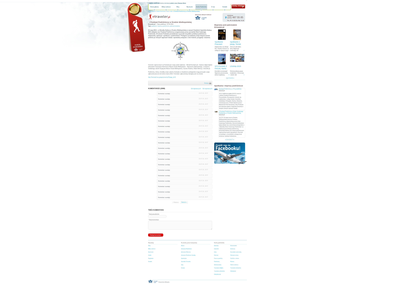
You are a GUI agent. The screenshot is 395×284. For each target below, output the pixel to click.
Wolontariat (233, 271)
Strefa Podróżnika (201, 7)
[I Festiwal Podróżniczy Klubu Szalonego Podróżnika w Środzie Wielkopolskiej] (215, 111)
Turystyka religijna (218, 267)
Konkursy (232, 248)
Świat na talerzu (234, 264)
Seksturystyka (217, 264)
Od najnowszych (196, 88)
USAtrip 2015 (235, 66)
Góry (215, 252)
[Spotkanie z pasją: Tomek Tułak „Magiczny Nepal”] (237, 35)
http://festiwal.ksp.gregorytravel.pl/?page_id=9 (162, 77)
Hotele (149, 255)
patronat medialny (175, 26)
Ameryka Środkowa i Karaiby (188, 255)
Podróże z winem (234, 258)
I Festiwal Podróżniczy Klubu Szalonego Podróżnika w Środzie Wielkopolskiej (231, 112)
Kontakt (224, 7)
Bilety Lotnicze (166, 7)
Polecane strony (234, 255)
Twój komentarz (154, 220)
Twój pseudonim (154, 214)
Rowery (232, 261)
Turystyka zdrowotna (219, 271)
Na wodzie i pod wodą (235, 252)
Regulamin (150, 258)
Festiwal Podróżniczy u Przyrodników (230, 89)
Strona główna (154, 7)
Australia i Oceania (185, 261)
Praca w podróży (218, 258)
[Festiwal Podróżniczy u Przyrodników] (215, 89)
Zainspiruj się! (217, 274)
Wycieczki (189, 7)
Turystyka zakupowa (235, 267)
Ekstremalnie (233, 245)
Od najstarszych (207, 88)
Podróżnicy (217, 261)
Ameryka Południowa (186, 248)
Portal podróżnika (136, 27)
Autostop (216, 245)
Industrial (216, 248)
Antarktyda (183, 258)
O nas (213, 7)
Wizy (177, 7)
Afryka (182, 245)
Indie (171, 11)
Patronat (216, 255)
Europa (183, 267)
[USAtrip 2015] (237, 59)
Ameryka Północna (186, 252)
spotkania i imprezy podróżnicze (160, 26)
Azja (168, 11)
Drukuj (206, 83)
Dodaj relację (237, 6)
